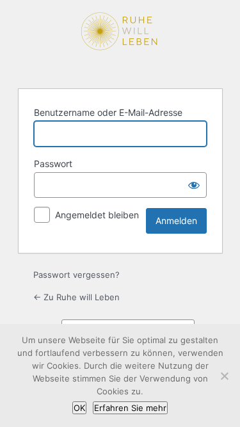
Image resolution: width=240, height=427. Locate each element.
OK (79, 408)
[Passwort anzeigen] (194, 185)
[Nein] (224, 375)
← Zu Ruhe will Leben (76, 297)
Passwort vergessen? (76, 275)
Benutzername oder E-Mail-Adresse (108, 112)
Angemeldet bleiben (97, 214)
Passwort (53, 163)
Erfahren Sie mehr (130, 408)
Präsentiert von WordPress (120, 42)
